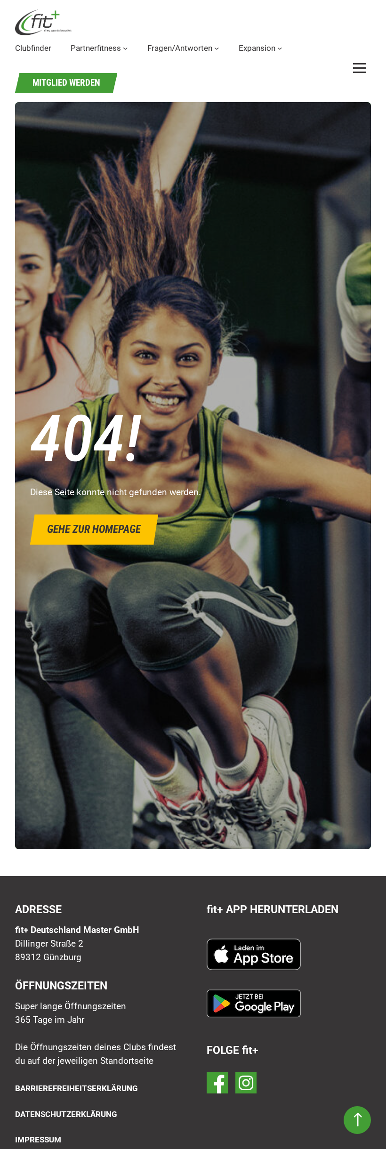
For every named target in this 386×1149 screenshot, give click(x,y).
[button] (359, 67)
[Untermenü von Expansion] (279, 48)
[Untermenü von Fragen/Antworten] (216, 48)
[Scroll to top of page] (357, 1120)
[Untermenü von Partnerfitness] (125, 48)
